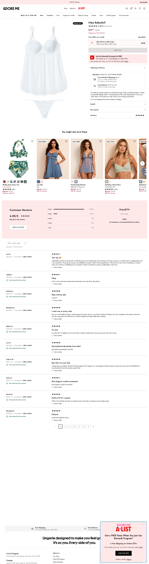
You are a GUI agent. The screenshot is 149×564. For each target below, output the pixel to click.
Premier (9, 560)
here (119, 99)
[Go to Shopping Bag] (144, 8)
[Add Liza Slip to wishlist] (66, 141)
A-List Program (12, 553)
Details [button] (126, 61)
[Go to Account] (135, 8)
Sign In (129, 560)
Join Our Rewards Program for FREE (109, 56)
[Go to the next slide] (142, 163)
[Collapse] (143, 524)
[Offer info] (103, 33)
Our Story (56, 556)
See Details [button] (143, 2)
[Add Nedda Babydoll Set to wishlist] (100, 141)
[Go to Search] (127, 8)
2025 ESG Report (59, 559)
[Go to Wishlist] (140, 8)
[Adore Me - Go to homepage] (11, 8)
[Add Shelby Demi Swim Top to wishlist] (32, 141)
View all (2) (141, 37)
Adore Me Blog (58, 562)
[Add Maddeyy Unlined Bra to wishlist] (134, 141)
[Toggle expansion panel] (144, 68)
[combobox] (17, 243)
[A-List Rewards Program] (81, 8)
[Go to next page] (93, 426)
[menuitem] (28, 15)
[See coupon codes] (131, 8)
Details (143, 43)
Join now (95, 74)
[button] (100, 26)
